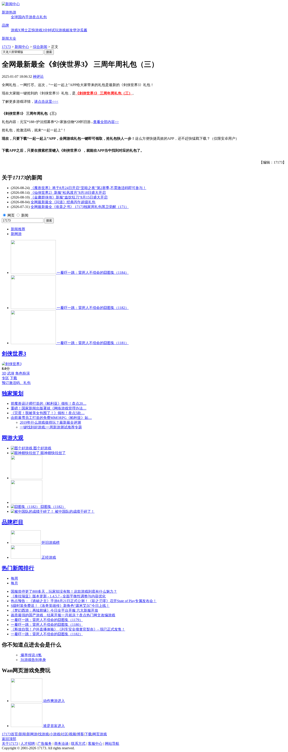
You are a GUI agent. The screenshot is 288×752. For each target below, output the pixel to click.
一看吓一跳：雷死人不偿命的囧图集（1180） (47, 624)
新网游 (16, 234)
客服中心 (95, 743)
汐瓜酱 (81, 30)
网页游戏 (99, 734)
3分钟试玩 (50, 30)
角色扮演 (22, 373)
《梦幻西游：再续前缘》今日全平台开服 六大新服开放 (54, 610)
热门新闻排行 (18, 568)
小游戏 (55, 734)
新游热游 (9, 12)
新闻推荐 (18, 229)
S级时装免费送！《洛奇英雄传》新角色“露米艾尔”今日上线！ (60, 606)
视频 (72, 734)
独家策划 (12, 393)
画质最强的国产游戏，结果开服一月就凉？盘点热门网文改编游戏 (63, 615)
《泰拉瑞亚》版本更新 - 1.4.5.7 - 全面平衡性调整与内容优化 (58, 596)
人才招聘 (27, 743)
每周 (14, 578)
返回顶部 (9, 739)
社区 (64, 734)
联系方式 (78, 743)
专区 (5, 378)
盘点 (36, 17)
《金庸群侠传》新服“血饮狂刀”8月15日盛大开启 (69, 197)
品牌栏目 (12, 522)
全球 (14, 17)
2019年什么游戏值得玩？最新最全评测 (50, 422)
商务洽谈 (61, 743)
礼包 (43, 17)
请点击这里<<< (46, 101)
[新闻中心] (11, 4)
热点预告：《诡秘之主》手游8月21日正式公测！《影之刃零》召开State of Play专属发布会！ (84, 601)
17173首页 (10, 734)
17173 (6, 47)
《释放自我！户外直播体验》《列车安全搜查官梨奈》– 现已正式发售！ (68, 629)
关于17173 (10, 743)
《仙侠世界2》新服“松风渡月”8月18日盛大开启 (68, 192)
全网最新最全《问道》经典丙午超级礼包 (63, 202)
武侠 (10, 373)
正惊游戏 (35, 30)
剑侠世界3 (14, 354)
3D (4, 373)
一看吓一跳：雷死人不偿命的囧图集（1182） (47, 634)
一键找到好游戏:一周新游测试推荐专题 (51, 427)
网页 (11, 215)
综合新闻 (40, 47)
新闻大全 (9, 38)
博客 (80, 734)
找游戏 (43, 734)
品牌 (5, 25)
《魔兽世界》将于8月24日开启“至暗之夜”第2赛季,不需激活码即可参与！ (88, 188)
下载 (13, 378)
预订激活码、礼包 (16, 383)
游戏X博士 (19, 30)
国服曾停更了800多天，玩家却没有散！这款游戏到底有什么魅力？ (64, 591)
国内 (21, 17)
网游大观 (12, 438)
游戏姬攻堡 (67, 30)
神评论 (38, 76)
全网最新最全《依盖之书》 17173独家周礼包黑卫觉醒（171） (80, 207)
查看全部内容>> (106, 122)
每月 (14, 583)
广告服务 (44, 743)
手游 (28, 17)
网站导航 (112, 743)
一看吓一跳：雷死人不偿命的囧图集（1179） (47, 620)
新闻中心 (22, 47)
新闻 (24, 215)
